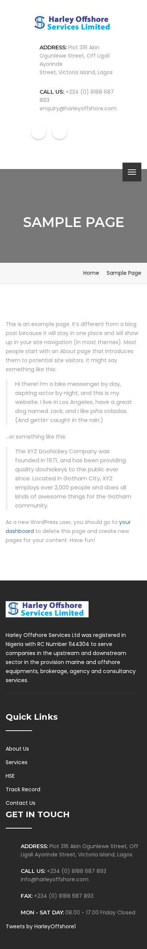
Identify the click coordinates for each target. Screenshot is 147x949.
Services (17, 762)
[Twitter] (23, 709)
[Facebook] (8, 709)
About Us (17, 748)
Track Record (23, 789)
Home (91, 273)
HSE (10, 776)
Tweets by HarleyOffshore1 (41, 926)
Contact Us (20, 803)
